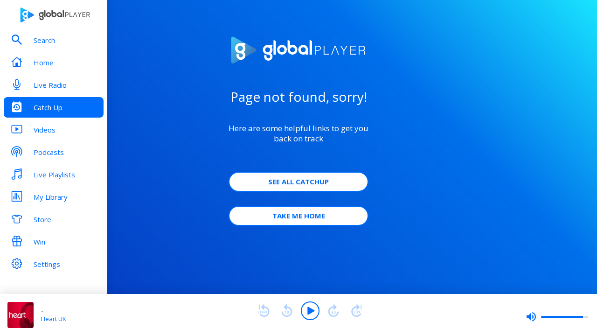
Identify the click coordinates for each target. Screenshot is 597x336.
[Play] (310, 310)
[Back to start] (263, 310)
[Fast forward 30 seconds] (333, 310)
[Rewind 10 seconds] (287, 310)
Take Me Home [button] (298, 215)
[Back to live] (356, 310)
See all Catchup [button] (298, 181)
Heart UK (53, 319)
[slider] (557, 316)
